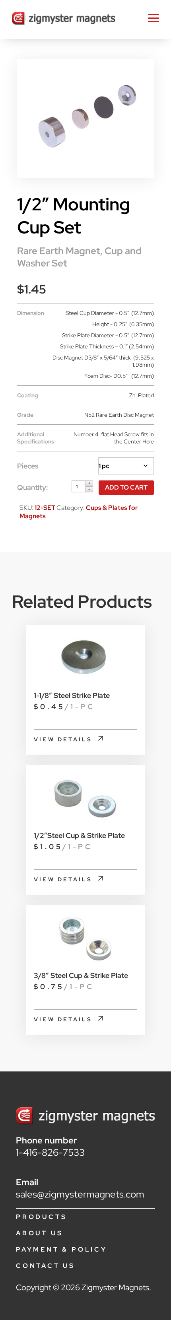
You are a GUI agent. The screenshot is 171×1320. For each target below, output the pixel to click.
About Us (39, 1233)
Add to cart (126, 487)
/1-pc (64, 706)
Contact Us (45, 1266)
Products (41, 1217)
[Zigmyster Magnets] (63, 19)
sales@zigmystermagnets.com (80, 1194)
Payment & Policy (61, 1249)
